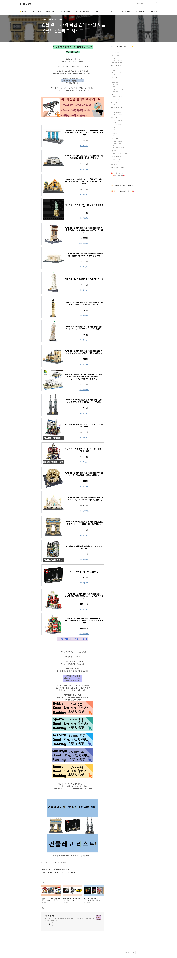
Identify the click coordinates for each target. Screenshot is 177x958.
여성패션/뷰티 (50, 11)
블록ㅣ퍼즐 (114, 102)
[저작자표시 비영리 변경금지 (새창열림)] (63, 862)
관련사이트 (126, 952)
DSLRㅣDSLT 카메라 (118, 141)
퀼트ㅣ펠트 (116, 87)
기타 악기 (115, 133)
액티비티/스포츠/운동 (82, 11)
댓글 (42, 908)
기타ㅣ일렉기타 (117, 125)
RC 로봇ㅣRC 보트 (117, 62)
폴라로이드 (116, 146)
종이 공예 (115, 91)
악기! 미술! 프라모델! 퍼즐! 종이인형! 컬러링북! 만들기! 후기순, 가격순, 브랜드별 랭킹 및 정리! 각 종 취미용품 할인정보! (69, 919)
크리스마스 (116, 170)
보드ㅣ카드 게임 (117, 110)
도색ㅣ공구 (116, 74)
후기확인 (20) (84, 583)
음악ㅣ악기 (114, 118)
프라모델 (115, 68)
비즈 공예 (115, 85)
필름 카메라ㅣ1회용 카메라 (120, 148)
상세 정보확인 (84, 218)
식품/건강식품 (98, 11)
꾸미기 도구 (116, 161)
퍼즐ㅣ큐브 (116, 105)
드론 (114, 58)
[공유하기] (48, 862)
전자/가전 (112, 11)
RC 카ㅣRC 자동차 (117, 60)
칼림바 (114, 122)
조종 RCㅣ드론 (115, 55)
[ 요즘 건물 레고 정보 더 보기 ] (72, 639)
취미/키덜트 (37, 11)
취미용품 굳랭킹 (25, 4)
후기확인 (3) (84, 169)
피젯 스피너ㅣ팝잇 (117, 115)
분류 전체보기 (115, 52)
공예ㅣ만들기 (114, 78)
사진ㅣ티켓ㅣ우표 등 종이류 (120, 153)
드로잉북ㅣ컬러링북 (118, 97)
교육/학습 (154, 11)
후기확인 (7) (84, 290)
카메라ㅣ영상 (114, 139)
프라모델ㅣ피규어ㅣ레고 (117, 65)
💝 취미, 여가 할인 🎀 (119, 176)
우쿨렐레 (115, 127)
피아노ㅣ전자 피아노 (118, 120)
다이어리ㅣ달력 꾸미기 (117, 156)
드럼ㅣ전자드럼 (117, 131)
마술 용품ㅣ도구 (117, 112)
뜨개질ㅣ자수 (116, 80)
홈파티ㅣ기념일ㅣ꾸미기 (117, 167)
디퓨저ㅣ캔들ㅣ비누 (118, 89)
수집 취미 (113, 151)
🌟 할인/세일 (23, 11)
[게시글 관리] (51, 862)
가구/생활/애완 (125, 11)
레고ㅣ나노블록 (117, 72)
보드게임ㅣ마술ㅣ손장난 (117, 108)
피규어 (114, 70)
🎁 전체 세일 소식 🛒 (117, 173)
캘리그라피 (116, 99)
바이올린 (115, 129)
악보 (114, 136)
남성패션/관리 (65, 11)
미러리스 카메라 (117, 143)
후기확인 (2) (84, 413)
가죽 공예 (115, 82)
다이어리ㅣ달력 (117, 159)
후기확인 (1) (84, 146)
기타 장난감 (114, 164)
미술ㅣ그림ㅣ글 (115, 94)
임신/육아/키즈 (140, 11)
